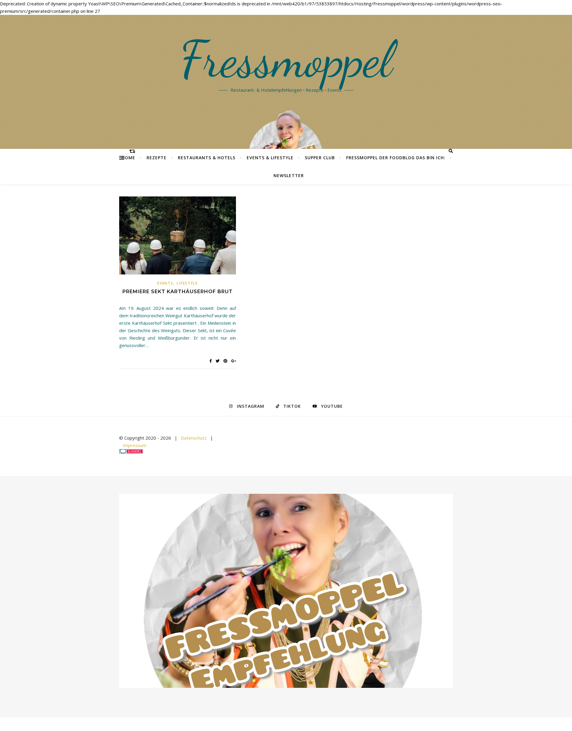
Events (165, 283)
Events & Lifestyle (270, 157)
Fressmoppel (286, 59)
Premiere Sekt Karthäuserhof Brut (177, 291)
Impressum (134, 445)
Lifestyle (187, 283)
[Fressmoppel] (286, 591)
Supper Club (320, 157)
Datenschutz (194, 438)
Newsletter (288, 175)
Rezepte (157, 157)
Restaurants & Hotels (206, 157)
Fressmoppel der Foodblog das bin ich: (395, 157)
